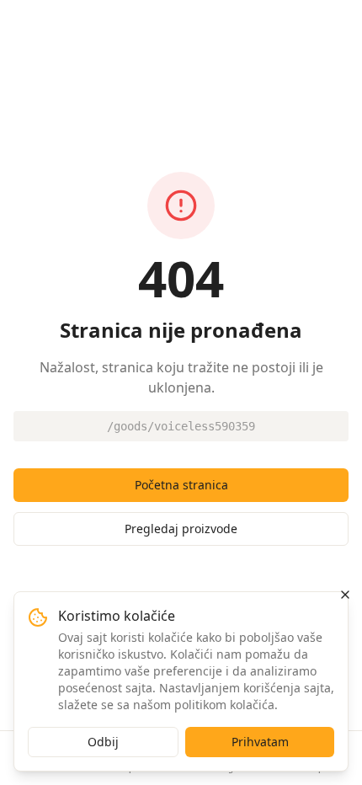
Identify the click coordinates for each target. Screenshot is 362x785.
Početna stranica (181, 485)
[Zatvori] (345, 595)
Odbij (103, 742)
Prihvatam (260, 742)
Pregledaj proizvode (181, 529)
